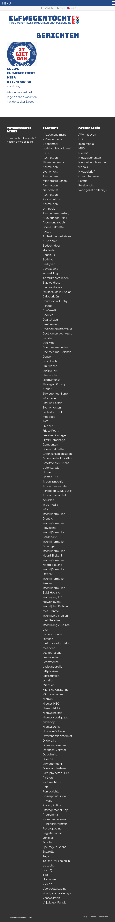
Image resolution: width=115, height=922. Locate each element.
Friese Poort (50, 430)
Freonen (48, 426)
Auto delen (50, 241)
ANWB (47, 231)
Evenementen (52, 407)
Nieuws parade (52, 713)
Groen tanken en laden (57, 453)
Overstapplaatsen (54, 768)
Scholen (48, 842)
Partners (48, 777)
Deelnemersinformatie (57, 329)
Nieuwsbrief (86, 171)
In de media (50, 504)
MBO (81, 148)
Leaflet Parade (52, 652)
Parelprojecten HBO (56, 773)
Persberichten (52, 791)
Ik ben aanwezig (53, 481)
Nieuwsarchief (52, 726)
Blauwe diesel (52, 282)
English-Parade (52, 403)
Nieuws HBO (51, 703)
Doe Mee (49, 342)
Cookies (48, 315)
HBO (81, 139)
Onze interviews (88, 176)
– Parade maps (52, 139)
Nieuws (48, 699)
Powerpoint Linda (54, 796)
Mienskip (49, 685)
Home (47, 472)
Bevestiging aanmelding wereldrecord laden (56, 273)
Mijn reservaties (53, 694)
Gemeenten (50, 444)
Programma (50, 814)
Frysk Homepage (54, 440)
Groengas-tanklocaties (57, 458)
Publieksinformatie (55, 824)
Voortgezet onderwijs (57, 893)
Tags (46, 856)
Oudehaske (50, 754)
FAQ (45, 421)
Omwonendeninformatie (58, 736)
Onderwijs (49, 740)
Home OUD (50, 477)
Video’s (47, 884)
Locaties (48, 680)
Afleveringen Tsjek (55, 218)
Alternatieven (87, 134)
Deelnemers (51, 324)
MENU (6, 3)
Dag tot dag (50, 319)
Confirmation (51, 310)
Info (45, 509)
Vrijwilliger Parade (54, 902)
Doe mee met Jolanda (57, 352)
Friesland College (54, 435)
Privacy (47, 800)
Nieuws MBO (51, 708)
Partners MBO (52, 782)
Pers (46, 787)
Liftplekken (50, 671)
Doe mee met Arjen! (56, 347)
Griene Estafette (53, 449)
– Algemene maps (54, 134)
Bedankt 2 (49, 255)
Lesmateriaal (51, 657)
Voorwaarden (51, 898)
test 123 (47, 870)
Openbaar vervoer (54, 745)
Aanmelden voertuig (56, 213)
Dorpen (47, 356)
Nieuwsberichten (89, 157)
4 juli (46, 153)
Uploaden (49, 879)
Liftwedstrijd (51, 676)
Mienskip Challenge (56, 689)
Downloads (50, 361)
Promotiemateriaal (55, 819)
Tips (46, 874)
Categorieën (51, 296)
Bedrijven (49, 259)
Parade (83, 181)
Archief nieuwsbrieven (57, 236)
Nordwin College (54, 731)
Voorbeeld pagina (54, 888)
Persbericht (86, 185)
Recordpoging (52, 828)
